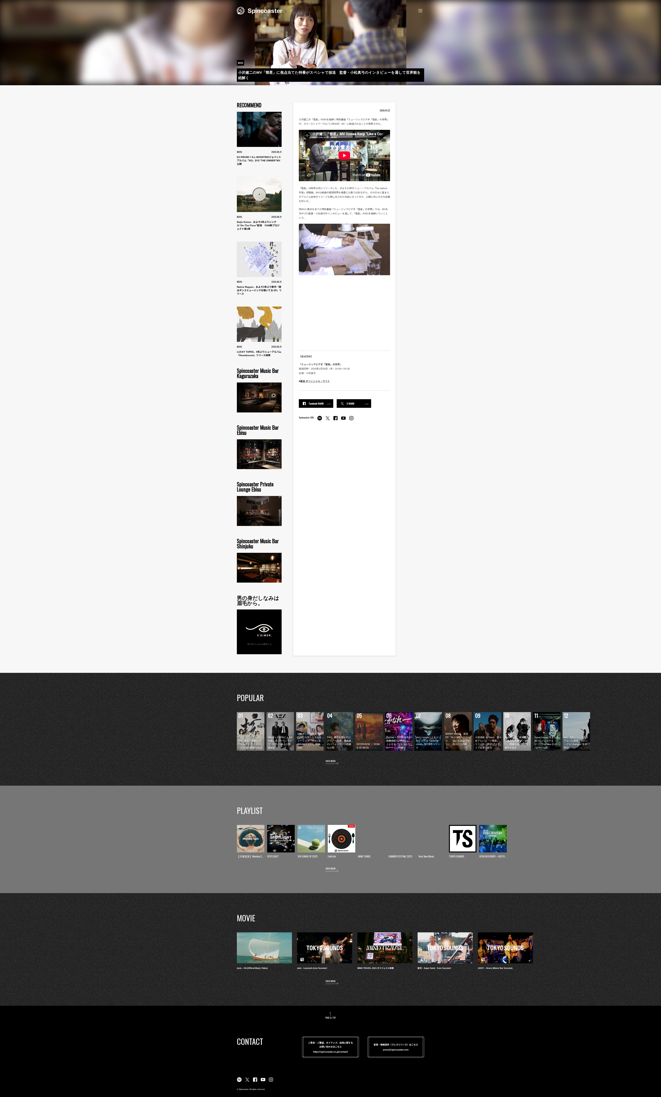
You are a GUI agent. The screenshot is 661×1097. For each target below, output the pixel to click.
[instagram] (351, 420)
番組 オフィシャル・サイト (315, 381)
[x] (327, 420)
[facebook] (335, 420)
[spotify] (319, 420)
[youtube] (343, 420)
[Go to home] (259, 10)
